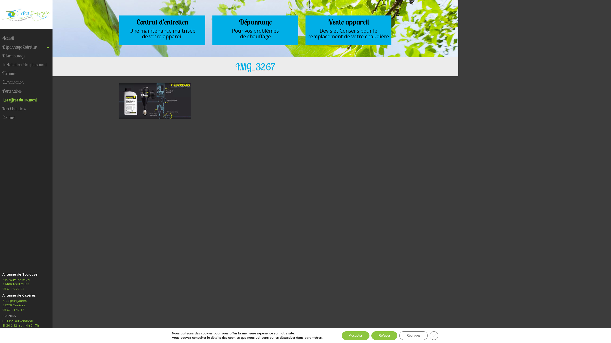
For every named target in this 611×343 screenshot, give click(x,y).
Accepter (355, 335)
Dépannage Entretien (19, 47)
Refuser (384, 335)
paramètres (313, 338)
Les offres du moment (19, 100)
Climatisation (13, 82)
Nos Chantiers (14, 108)
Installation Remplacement (24, 64)
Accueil (8, 38)
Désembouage (13, 56)
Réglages (413, 335)
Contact (8, 117)
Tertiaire (9, 73)
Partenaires (11, 91)
